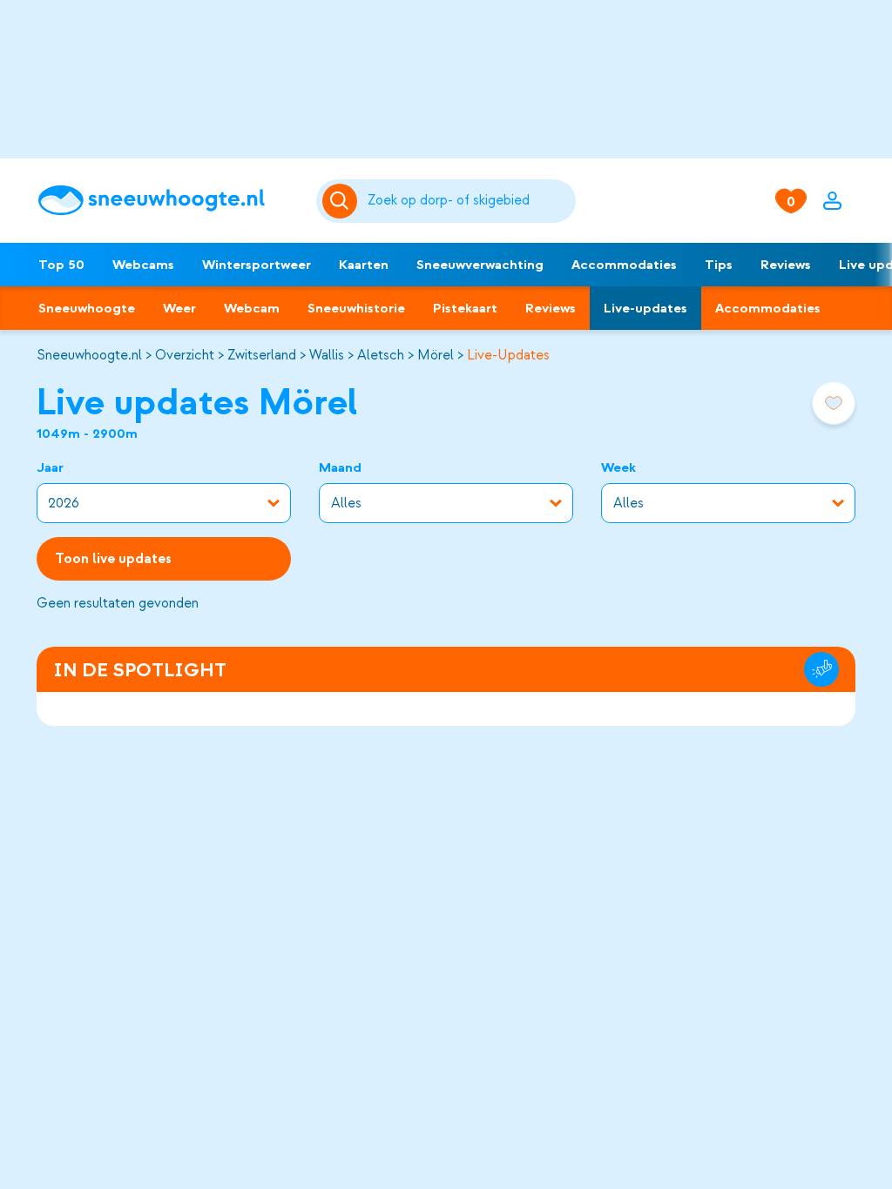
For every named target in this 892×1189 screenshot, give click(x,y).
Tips (719, 264)
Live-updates (645, 308)
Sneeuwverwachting (480, 264)
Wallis (326, 355)
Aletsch (380, 355)
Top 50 (61, 264)
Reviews (785, 264)
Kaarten (364, 264)
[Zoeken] (469, 201)
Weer (179, 308)
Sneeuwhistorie (356, 308)
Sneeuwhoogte (86, 308)
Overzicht (184, 355)
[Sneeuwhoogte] (168, 200)
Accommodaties (624, 264)
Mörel (435, 355)
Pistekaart (465, 308)
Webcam (252, 308)
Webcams (143, 264)
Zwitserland (261, 355)
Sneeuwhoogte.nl (89, 355)
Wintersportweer (256, 264)
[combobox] (469, 201)
